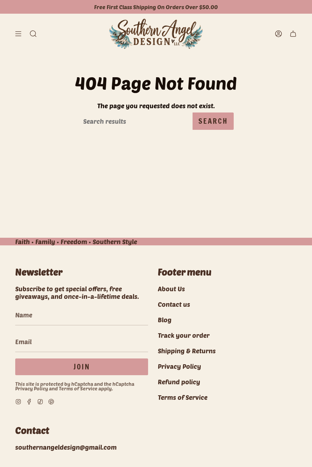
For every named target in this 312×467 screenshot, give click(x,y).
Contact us (174, 304)
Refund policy (179, 382)
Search (213, 121)
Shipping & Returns (187, 351)
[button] (33, 34)
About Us (171, 288)
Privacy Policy (31, 388)
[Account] (278, 34)
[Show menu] (18, 34)
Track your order (184, 335)
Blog (165, 319)
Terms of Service (78, 388)
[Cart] (293, 34)
